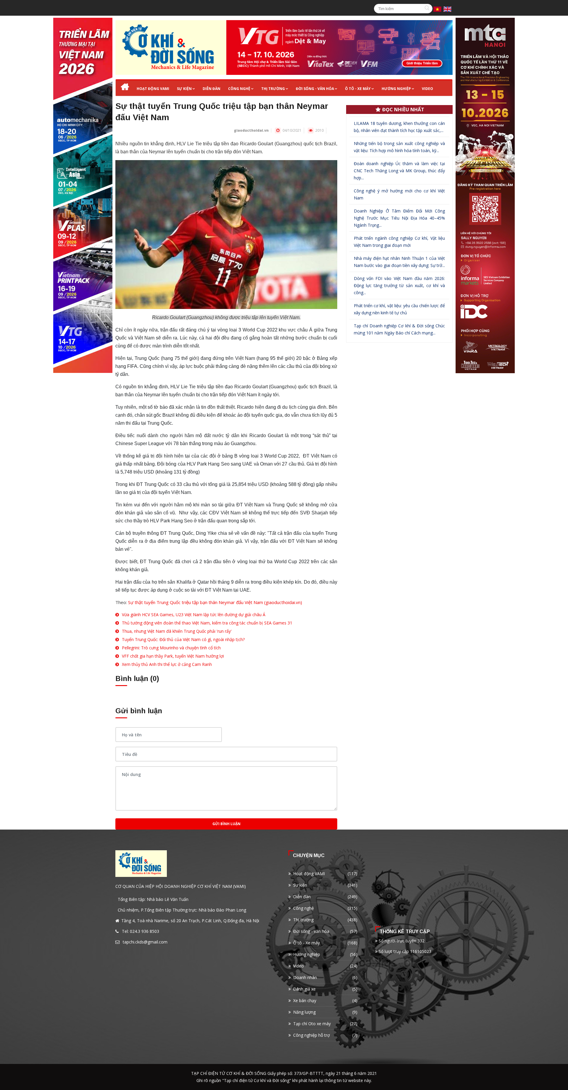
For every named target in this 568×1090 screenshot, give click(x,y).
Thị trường (273, 88)
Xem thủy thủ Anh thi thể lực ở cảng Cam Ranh (167, 664)
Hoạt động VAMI (153, 88)
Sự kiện (184, 88)
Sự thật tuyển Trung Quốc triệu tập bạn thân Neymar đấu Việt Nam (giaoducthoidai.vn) (215, 602)
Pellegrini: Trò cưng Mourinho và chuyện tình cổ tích (171, 648)
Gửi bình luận (226, 823)
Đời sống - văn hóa (315, 88)
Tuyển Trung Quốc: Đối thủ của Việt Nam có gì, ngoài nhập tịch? (183, 639)
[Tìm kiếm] (428, 8)
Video (427, 88)
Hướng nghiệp (396, 88)
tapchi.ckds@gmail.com (145, 942)
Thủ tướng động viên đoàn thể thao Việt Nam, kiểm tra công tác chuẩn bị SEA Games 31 (207, 623)
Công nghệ (239, 88)
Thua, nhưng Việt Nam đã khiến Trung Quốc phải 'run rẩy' (177, 631)
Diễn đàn (211, 88)
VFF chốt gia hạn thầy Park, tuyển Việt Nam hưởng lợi (173, 656)
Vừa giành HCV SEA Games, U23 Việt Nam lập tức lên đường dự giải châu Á (193, 614)
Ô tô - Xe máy (358, 88)
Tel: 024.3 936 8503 (140, 931)
